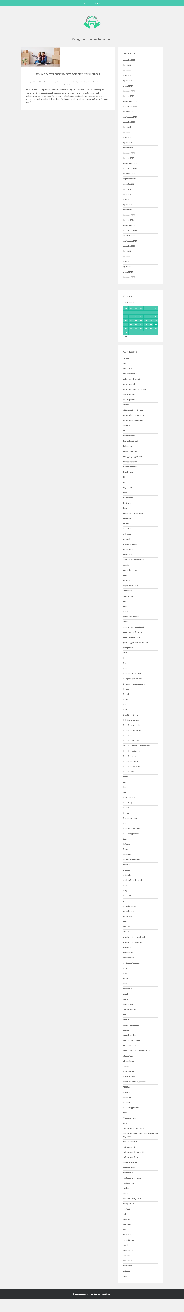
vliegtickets (128, 1204)
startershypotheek (70, 82)
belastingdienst (130, 451)
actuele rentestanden (132, 379)
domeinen (128, 549)
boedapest (127, 492)
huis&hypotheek (130, 715)
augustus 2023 (129, 246)
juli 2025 (127, 127)
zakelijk (127, 1255)
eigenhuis (127, 591)
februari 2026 (129, 91)
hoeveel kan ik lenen (132, 673)
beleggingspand (130, 461)
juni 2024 (127, 194)
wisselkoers (128, 1240)
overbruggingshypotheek (134, 937)
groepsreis (128, 647)
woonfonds (128, 1250)
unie (125, 1123)
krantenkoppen (130, 818)
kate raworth (129, 797)
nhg (125, 890)
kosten (126, 813)
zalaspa (126, 1271)
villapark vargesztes (132, 1198)
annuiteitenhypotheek (133, 420)
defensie (127, 539)
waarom (127, 1219)
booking (127, 503)
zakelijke (127, 1260)
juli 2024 (127, 189)
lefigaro (126, 844)
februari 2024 (129, 215)
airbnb (126, 405)
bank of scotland (130, 441)
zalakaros (127, 1266)
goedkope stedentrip (132, 632)
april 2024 (127, 204)
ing (124, 782)
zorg (125, 1276)
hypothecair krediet (132, 725)
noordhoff (127, 895)
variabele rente (130, 1162)
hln (125, 663)
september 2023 (130, 241)
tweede (126, 1102)
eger (125, 575)
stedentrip (128, 1056)
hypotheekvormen (131, 766)
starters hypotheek (54, 82)
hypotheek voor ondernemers (136, 746)
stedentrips (128, 1061)
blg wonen (127, 487)
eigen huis (128, 580)
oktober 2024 (129, 173)
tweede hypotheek (131, 1107)
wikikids (127, 1234)
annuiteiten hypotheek (133, 415)
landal (126, 839)
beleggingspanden (131, 467)
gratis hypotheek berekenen (135, 642)
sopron (126, 1030)
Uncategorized (129, 1118)
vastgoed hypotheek (132, 1178)
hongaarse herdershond (134, 684)
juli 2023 (127, 251)
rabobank (127, 989)
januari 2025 (128, 158)
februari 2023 (129, 277)
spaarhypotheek (130, 1035)
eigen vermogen (130, 585)
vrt (124, 1214)
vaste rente (128, 1173)
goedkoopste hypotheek (133, 627)
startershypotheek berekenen (90, 82)
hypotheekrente (130, 756)
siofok (126, 1020)
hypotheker (128, 771)
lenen (126, 849)
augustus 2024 (129, 184)
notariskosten (129, 906)
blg (124, 482)
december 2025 (130, 101)
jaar (125, 792)
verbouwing (128, 1183)
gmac (125, 622)
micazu (126, 870)
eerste (126, 565)
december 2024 (130, 163)
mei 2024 (127, 199)
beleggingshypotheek (132, 456)
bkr (124, 477)
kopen (126, 808)
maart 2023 (128, 272)
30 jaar (126, 358)
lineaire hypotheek (132, 859)
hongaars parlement (132, 678)
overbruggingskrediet (133, 942)
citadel (126, 523)
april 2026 (127, 80)
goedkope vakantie (131, 637)
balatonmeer (129, 436)
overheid (127, 947)
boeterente (128, 498)
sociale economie (131, 1025)
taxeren (126, 1092)
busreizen (127, 518)
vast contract (129, 1167)
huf (124, 704)
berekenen (128, 472)
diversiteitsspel (130, 544)
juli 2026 (127, 65)
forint (126, 611)
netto (125, 885)
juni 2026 (127, 70)
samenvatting (129, 1009)
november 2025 (130, 106)
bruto (125, 508)
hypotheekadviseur (131, 751)
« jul (125, 336)
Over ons (87, 3)
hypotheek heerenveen (133, 740)
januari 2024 (128, 220)
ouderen (127, 926)
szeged (126, 1066)
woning (126, 1245)
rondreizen (128, 1004)
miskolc (127, 875)
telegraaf (127, 1097)
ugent (125, 1112)
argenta (126, 425)
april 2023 (127, 267)
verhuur (126, 1188)
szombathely (129, 1071)
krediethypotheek (131, 833)
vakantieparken (130, 1157)
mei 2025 (127, 137)
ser (124, 1014)
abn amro (127, 368)
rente (125, 999)
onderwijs (127, 916)
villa (125, 1193)
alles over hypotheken (133, 410)
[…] (31, 102)
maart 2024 (128, 210)
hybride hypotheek (131, 720)
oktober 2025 (129, 111)
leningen (127, 854)
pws (125, 973)
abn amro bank (130, 373)
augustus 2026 (129, 60)
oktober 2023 (129, 236)
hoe (125, 668)
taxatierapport (129, 1076)
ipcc (125, 787)
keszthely (127, 802)
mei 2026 (127, 75)
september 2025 (130, 117)
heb (125, 658)
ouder (125, 921)
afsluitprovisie (130, 399)
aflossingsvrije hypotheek (134, 389)
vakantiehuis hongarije (133, 1128)
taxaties (127, 1087)
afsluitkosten (129, 394)
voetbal (126, 1209)
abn (125, 363)
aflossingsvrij (129, 384)
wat (125, 1229)
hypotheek (128, 735)
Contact (97, 3)
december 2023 (130, 225)
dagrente (127, 529)
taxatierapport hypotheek (134, 1081)
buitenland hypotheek (133, 513)
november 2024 (130, 168)
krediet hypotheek (131, 828)
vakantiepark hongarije (134, 1152)
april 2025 (127, 142)
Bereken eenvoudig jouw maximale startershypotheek (67, 74)
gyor (125, 653)
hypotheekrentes (131, 761)
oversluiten (128, 952)
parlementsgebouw (131, 963)
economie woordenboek (134, 560)
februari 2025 (129, 153)
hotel (125, 699)
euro (125, 606)
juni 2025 (127, 132)
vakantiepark (129, 1147)
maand (126, 865)
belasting (127, 446)
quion (125, 978)
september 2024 (130, 179)
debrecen (127, 534)
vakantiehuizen (130, 1142)
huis (125, 709)
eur (124, 601)
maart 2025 (128, 148)
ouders (126, 932)
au (124, 430)
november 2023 (130, 230)
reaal (125, 994)
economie (127, 554)
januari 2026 (128, 96)
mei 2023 (127, 261)
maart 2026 (128, 86)
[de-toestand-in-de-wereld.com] (92, 20)
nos (124, 901)
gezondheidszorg (131, 616)
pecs (125, 968)
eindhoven (128, 596)
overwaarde (128, 957)
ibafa (125, 777)
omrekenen (128, 911)
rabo (125, 983)
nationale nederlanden (133, 880)
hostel (126, 694)
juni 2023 (127, 256)
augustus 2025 (129, 122)
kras (125, 823)
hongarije (127, 689)
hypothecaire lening (132, 730)
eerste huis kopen (131, 570)
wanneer (127, 1224)
